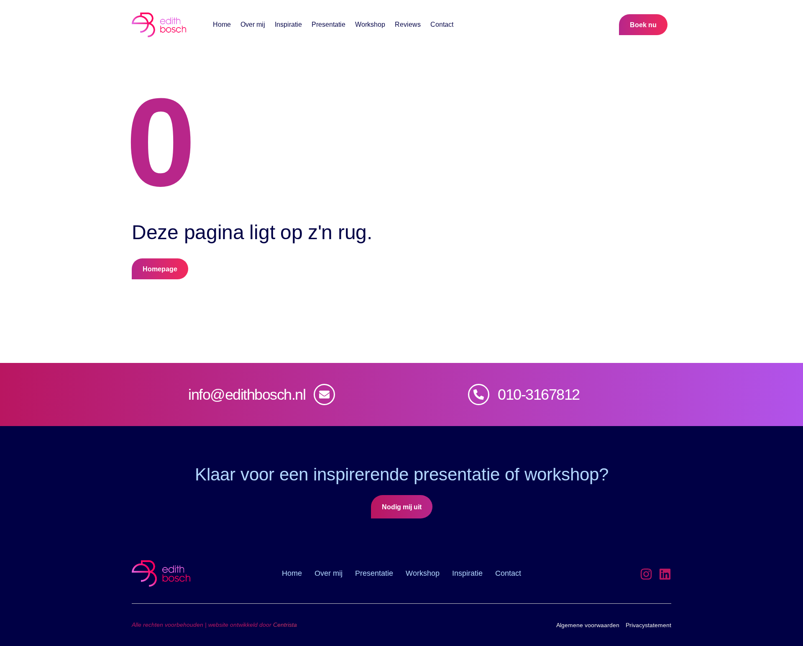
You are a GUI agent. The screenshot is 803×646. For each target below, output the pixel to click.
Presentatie (328, 24)
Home (222, 24)
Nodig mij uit (402, 507)
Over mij (252, 24)
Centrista (285, 624)
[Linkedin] (665, 574)
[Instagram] (646, 574)
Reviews (408, 24)
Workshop (370, 24)
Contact (441, 24)
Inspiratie (288, 24)
